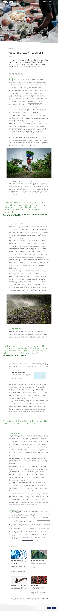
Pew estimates (35, 109)
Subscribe (45, 1)
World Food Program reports (35, 103)
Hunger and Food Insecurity (43, 517)
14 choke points (20, 88)
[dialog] (45, 607)
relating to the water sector (41, 249)
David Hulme (12, 56)
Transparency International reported (18, 290)
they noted (16, 191)
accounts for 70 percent (23, 229)
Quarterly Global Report (15, 98)
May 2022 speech (39, 331)
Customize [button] (36, 608)
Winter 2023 (12, 48)
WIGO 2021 (12, 263)
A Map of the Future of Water (24, 511)
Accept (53, 608)
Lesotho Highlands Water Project (30, 271)
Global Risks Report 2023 (15, 128)
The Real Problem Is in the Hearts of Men (20, 425)
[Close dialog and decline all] (56, 604)
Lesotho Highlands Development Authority (20, 523)
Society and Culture (13, 49)
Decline (49, 608)
